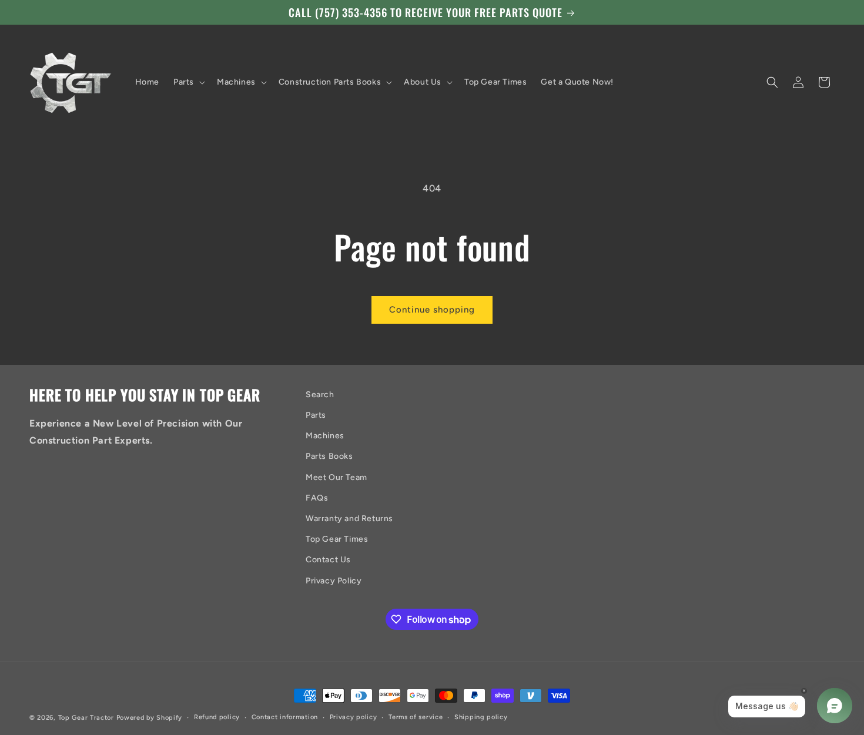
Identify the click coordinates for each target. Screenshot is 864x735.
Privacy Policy (333, 581)
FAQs (317, 498)
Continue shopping (432, 309)
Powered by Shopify (149, 717)
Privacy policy (353, 717)
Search (320, 395)
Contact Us (328, 560)
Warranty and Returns (349, 518)
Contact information (285, 717)
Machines (325, 436)
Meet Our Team (336, 477)
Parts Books (329, 456)
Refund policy (217, 717)
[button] (188, 82)
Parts (316, 415)
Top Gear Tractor (86, 717)
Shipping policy (481, 717)
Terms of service (416, 717)
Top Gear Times (337, 539)
